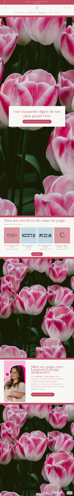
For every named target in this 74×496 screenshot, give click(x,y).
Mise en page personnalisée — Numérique (45, 246)
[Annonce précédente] (24, 2)
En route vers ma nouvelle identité (42, 394)
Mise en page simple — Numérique (29, 246)
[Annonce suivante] (49, 2)
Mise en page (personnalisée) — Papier (11, 246)
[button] (5, 7)
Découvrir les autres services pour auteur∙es (37, 121)
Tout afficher (37, 254)
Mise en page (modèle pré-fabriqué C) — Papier (62, 246)
